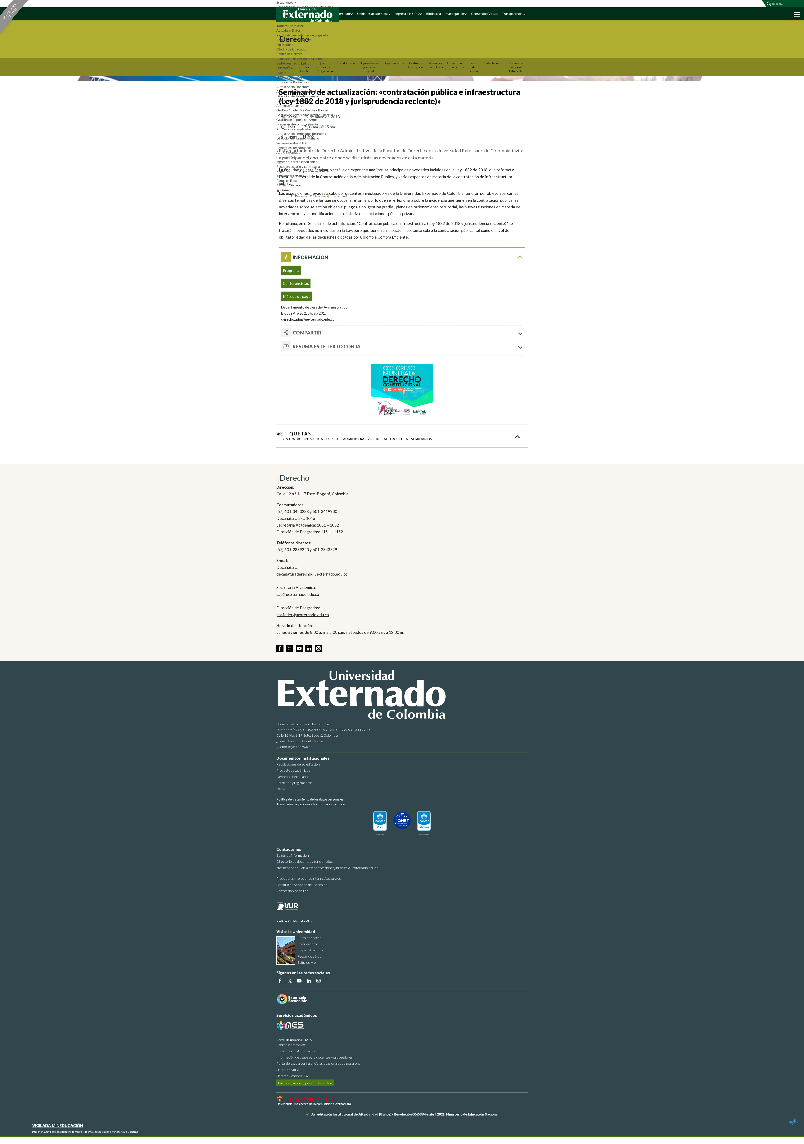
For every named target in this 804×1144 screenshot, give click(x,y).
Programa (291, 270)
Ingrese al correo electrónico (296, 162)
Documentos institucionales (302, 758)
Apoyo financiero (288, 185)
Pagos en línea (286, 180)
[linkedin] (308, 648)
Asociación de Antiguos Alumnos (299, 59)
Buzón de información (292, 855)
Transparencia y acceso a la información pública (310, 804)
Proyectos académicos (293, 770)
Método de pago (297, 296)
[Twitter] (289, 980)
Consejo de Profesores (292, 82)
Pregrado (283, 12)
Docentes (283, 68)
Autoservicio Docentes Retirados (300, 91)
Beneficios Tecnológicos (294, 40)
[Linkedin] (308, 980)
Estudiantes (284, 2)
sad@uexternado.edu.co (297, 594)
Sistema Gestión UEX (291, 143)
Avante (281, 73)
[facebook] (279, 648)
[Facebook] (279, 980)
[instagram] (318, 648)
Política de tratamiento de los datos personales (309, 799)
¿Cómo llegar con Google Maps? (299, 741)
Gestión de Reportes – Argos (296, 119)
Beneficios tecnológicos (293, 63)
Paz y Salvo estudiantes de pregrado (302, 35)
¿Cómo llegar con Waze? (294, 747)
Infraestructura (392, 439)
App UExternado (288, 152)
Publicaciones (319, 196)
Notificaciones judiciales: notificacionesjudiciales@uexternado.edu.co (327, 868)
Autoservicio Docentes (292, 87)
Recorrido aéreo (309, 956)
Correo (281, 157)
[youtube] (299, 648)
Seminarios (421, 439)
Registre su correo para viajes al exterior (305, 171)
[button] (796, 13)
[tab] (402, 346)
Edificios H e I (307, 962)
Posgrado (283, 16)
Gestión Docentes (289, 77)
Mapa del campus (310, 950)
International (338, 196)
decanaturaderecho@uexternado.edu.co (312, 574)
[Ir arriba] (517, 436)
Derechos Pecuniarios (292, 777)
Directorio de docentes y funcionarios (304, 861)
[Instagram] (318, 980)
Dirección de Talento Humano (297, 96)
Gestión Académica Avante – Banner (302, 110)
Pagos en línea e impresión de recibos (305, 1083)
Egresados (283, 44)
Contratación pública (302, 439)
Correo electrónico (290, 1045)
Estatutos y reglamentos (294, 783)
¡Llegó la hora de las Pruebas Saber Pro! (304, 7)
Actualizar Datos (288, 30)
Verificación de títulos (292, 891)
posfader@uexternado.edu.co (302, 614)
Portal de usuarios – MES (294, 1040)
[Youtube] (299, 980)
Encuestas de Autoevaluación (298, 1051)
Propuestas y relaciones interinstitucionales (308, 878)
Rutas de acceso (309, 938)
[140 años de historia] (793, 1122)
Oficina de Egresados (291, 49)
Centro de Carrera (289, 54)
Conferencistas (296, 283)
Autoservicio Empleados (293, 129)
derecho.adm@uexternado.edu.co (308, 319)
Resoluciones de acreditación (298, 764)
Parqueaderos (307, 944)
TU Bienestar (299, 196)
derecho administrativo (349, 439)
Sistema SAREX (287, 1070)
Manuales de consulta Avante (297, 124)
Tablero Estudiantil (290, 26)
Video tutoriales (292, 176)
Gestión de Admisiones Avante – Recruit (304, 115)
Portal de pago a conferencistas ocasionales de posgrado (318, 1063)
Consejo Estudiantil (290, 21)
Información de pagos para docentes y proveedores (314, 1057)
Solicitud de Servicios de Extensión (301, 885)
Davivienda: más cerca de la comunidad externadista (313, 1104)
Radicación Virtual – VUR (294, 921)
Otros (280, 789)
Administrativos (287, 105)
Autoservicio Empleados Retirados (301, 134)
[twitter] (289, 648)
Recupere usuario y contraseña (298, 166)
